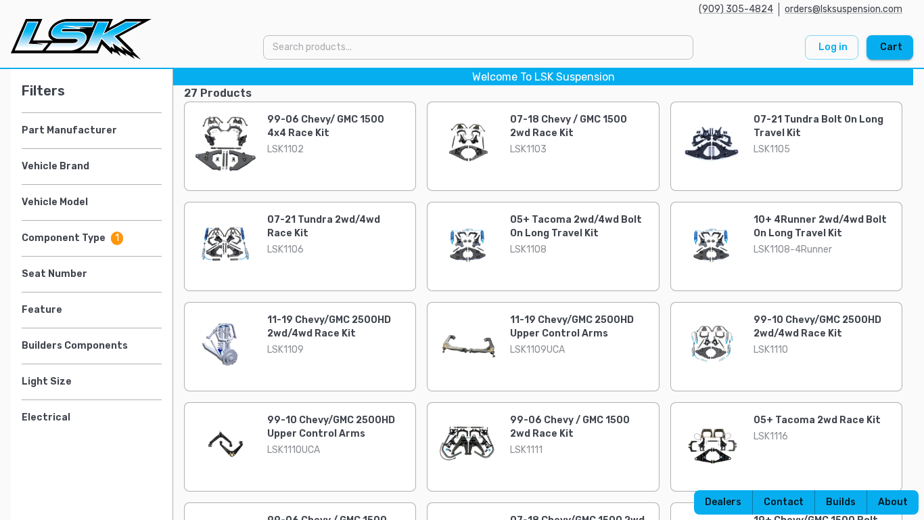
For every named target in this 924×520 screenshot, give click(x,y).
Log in (833, 47)
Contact (784, 502)
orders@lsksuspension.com (843, 9)
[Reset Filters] (158, 90)
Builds (841, 502)
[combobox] (477, 47)
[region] (462, 294)
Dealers (723, 502)
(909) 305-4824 (736, 9)
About (893, 502)
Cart (891, 47)
